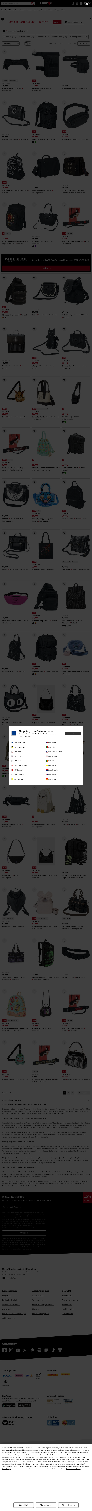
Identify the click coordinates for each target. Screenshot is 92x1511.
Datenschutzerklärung (73, 1469)
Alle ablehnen (46, 1505)
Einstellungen (68, 1505)
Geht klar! (23, 1505)
